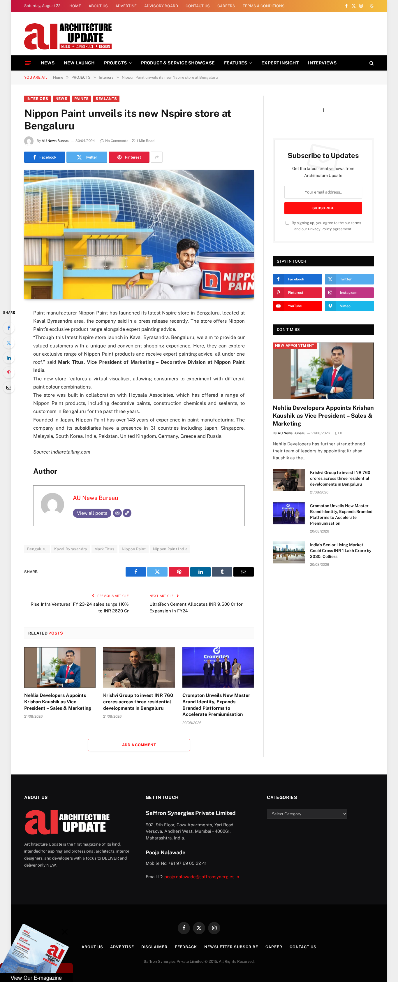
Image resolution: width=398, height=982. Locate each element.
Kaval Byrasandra (70, 549)
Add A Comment (139, 745)
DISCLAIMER (154, 947)
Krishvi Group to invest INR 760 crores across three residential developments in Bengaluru (138, 702)
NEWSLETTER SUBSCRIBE (231, 947)
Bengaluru (37, 549)
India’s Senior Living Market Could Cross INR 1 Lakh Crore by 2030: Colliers (340, 550)
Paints (81, 98)
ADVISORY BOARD (161, 6)
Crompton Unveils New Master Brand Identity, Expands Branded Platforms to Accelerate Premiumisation (216, 705)
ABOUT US (98, 6)
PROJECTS (115, 62)
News (61, 98)
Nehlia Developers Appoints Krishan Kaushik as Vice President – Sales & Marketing (57, 702)
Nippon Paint (134, 549)
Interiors (37, 98)
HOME (75, 6)
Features (235, 62)
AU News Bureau (55, 141)
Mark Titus (104, 549)
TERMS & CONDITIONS (264, 6)
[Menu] (28, 63)
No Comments (116, 141)
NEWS (47, 62)
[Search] (371, 63)
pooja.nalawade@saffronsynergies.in (201, 876)
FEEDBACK (186, 947)
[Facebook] (9, 328)
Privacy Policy (320, 229)
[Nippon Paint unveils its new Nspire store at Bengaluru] (139, 234)
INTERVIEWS (322, 62)
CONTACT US (198, 6)
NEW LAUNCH (79, 62)
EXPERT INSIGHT (280, 62)
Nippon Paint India (170, 549)
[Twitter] (9, 343)
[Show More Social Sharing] (157, 157)
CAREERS (226, 6)
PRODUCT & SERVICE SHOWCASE (178, 62)
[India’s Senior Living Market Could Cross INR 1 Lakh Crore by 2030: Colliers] (289, 552)
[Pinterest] (9, 372)
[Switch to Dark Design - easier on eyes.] (371, 6)
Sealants (106, 98)
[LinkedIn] (9, 357)
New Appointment (294, 345)
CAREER (273, 947)
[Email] (9, 387)
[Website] (127, 513)
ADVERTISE (126, 6)
